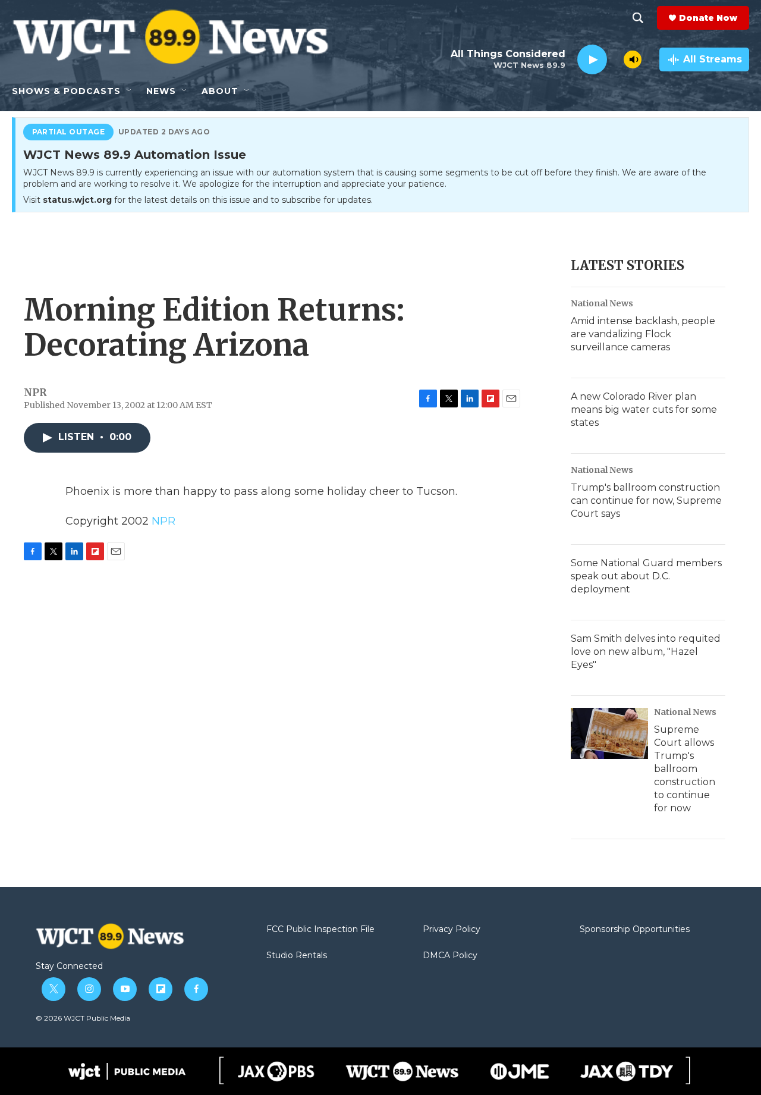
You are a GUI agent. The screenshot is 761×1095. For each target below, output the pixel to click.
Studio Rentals (296, 956)
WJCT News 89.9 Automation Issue (134, 155)
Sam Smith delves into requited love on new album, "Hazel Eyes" (646, 651)
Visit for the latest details (198, 199)
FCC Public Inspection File (320, 929)
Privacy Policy (451, 929)
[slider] (615, 59)
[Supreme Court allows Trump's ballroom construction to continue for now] (609, 733)
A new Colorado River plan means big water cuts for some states (644, 409)
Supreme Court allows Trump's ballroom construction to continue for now (684, 769)
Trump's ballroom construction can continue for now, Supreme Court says (646, 500)
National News (602, 303)
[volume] (632, 59)
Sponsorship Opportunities (635, 929)
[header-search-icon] (638, 17)
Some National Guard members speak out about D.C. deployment (646, 576)
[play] (592, 60)
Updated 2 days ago (164, 132)
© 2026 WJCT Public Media (83, 1018)
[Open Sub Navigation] (129, 91)
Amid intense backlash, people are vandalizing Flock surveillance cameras (643, 334)
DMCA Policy (450, 956)
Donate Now (708, 18)
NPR (163, 521)
